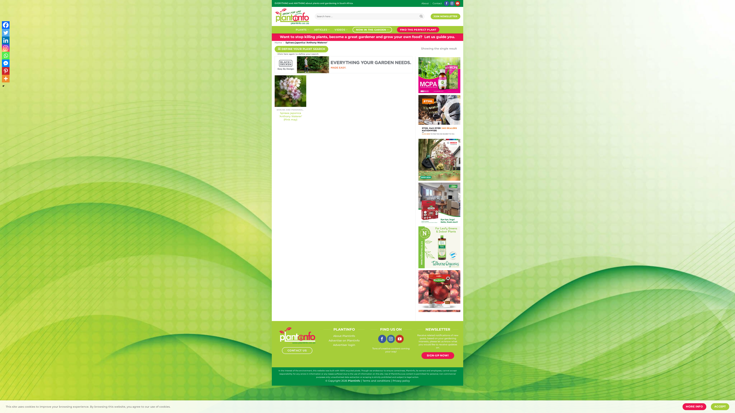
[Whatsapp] (6, 55)
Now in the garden (371, 29)
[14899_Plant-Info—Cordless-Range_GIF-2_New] (439, 115)
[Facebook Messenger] (6, 63)
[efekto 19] (439, 203)
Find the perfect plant (418, 29)
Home (278, 42)
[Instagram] (6, 48)
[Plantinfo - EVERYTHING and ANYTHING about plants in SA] (292, 16)
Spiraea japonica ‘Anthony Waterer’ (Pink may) (290, 116)
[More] (6, 78)
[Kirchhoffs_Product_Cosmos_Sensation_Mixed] (439, 291)
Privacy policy (401, 380)
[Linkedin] (6, 40)
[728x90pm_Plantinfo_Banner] (343, 65)
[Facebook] (6, 25)
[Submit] (421, 17)
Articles (320, 29)
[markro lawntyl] (439, 75)
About (425, 3)
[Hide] (3, 86)
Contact (437, 3)
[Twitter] (6, 33)
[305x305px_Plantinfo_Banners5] (439, 159)
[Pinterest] (6, 71)
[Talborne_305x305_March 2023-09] (439, 247)
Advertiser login (344, 345)
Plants (301, 29)
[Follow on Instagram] (452, 3)
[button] (301, 49)
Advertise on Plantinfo (344, 340)
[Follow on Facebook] (446, 3)
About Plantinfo (344, 336)
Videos (340, 29)
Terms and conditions (376, 380)
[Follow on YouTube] (457, 3)
